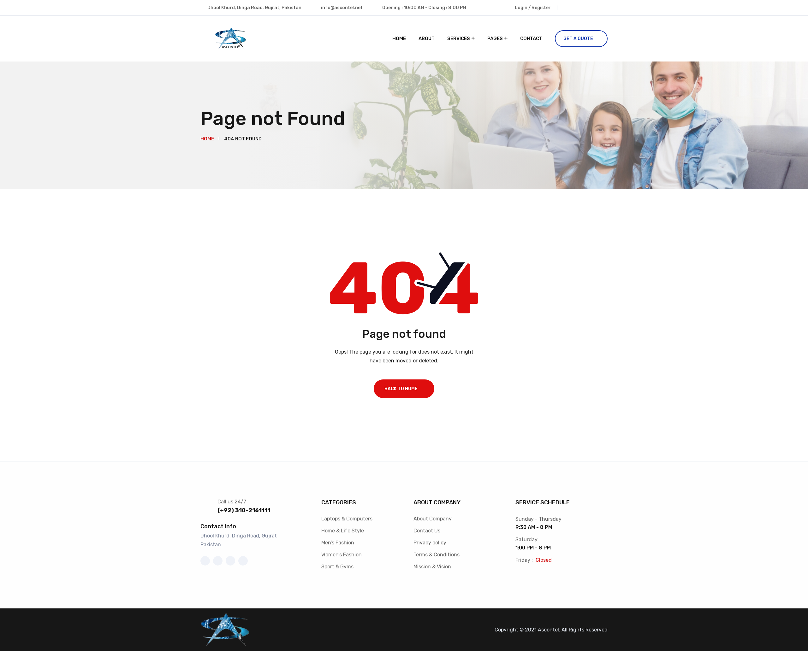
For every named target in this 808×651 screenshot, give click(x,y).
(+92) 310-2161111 (243, 510)
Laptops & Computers (346, 519)
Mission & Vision (432, 567)
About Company (432, 519)
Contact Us (426, 531)
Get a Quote (578, 38)
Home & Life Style (342, 531)
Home (399, 38)
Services (458, 38)
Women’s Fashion (341, 555)
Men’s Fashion (337, 543)
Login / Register (533, 7)
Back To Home (401, 388)
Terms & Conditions (436, 555)
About (427, 38)
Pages (495, 38)
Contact (531, 38)
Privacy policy (429, 543)
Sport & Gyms (337, 567)
